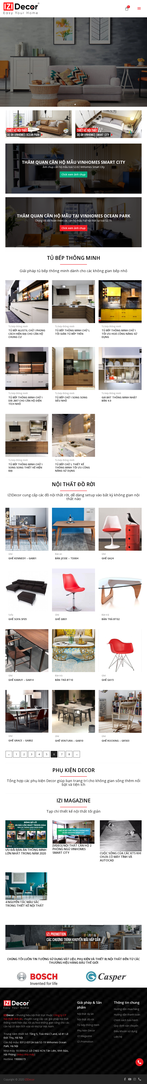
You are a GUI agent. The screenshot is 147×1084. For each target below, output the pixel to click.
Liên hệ (118, 1036)
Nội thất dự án (85, 1014)
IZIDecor (29, 1079)
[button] (71, 104)
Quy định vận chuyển (126, 1025)
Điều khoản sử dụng (125, 1031)
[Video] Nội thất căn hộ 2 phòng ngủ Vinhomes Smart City (72, 849)
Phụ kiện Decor (86, 1030)
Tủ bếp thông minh (88, 1025)
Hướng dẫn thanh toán (127, 1014)
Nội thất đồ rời (85, 1019)
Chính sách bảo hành (126, 1020)
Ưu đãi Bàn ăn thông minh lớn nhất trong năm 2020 (25, 851)
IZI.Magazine (84, 1036)
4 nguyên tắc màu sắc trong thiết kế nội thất (24, 904)
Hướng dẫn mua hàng (126, 1009)
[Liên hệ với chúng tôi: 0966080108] (139, 1062)
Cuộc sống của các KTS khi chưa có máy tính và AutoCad (120, 856)
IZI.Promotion (85, 1041)
